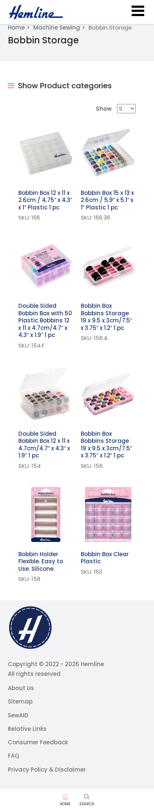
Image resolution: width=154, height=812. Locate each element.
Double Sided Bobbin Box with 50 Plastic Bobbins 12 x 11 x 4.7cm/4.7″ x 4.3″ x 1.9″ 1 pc (45, 320)
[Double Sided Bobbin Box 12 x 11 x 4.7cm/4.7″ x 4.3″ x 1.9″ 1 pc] (45, 394)
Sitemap (20, 701)
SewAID (18, 715)
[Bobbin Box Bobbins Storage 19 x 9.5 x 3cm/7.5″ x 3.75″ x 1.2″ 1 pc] (108, 266)
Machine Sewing (56, 27)
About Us (21, 688)
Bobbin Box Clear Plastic (105, 558)
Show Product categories (64, 85)
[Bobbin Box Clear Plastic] (108, 514)
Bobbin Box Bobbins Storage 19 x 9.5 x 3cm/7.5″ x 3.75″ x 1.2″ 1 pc (106, 317)
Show (104, 109)
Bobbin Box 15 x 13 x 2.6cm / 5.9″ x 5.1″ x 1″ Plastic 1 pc (107, 200)
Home (16, 27)
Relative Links (27, 729)
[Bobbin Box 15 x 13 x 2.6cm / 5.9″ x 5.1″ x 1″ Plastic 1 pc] (108, 153)
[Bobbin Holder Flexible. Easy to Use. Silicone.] (45, 514)
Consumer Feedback (38, 742)
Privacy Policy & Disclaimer (47, 769)
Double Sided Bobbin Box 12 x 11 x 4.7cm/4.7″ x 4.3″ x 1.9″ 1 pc (44, 445)
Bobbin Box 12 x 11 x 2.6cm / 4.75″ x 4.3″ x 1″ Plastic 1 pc (45, 200)
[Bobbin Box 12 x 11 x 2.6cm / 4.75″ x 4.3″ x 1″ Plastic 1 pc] (45, 153)
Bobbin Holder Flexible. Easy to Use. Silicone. (40, 561)
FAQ (13, 756)
